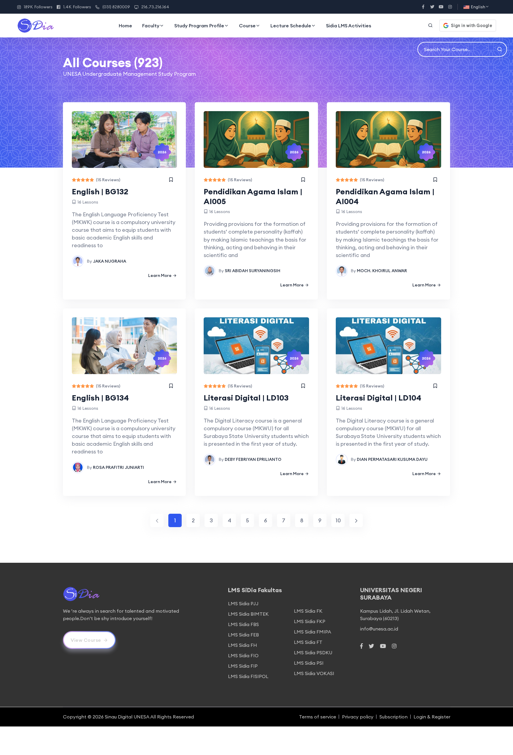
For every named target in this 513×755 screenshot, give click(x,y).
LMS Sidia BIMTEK (248, 614)
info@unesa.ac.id (379, 629)
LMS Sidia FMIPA (312, 632)
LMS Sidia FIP (243, 666)
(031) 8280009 (116, 7)
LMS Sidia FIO (243, 655)
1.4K (77, 7)
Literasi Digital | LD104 (378, 398)
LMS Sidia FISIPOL (248, 676)
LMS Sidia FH (242, 645)
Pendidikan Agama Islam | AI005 (253, 196)
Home (125, 26)
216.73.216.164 (155, 7)
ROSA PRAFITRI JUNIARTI (118, 467)
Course (247, 26)
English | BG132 (100, 191)
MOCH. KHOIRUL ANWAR (382, 270)
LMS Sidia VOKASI (314, 673)
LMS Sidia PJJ (243, 603)
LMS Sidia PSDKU (313, 652)
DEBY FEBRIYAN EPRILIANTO (253, 459)
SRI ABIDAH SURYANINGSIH (252, 270)
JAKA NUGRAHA (109, 261)
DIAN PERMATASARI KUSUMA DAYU (392, 459)
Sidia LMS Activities (348, 26)
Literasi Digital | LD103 (246, 398)
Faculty (150, 26)
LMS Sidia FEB (243, 635)
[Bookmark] (171, 180)
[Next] (356, 520)
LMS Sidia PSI (309, 663)
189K (38, 7)
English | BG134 (100, 398)
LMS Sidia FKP (309, 621)
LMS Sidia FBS (243, 624)
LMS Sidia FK (308, 611)
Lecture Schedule (290, 26)
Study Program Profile (199, 26)
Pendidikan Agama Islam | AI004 (385, 196)
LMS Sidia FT (308, 642)
